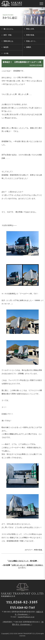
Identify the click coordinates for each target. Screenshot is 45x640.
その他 (6, 53)
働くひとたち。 (9, 29)
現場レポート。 (31, 41)
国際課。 (29, 47)
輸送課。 (7, 47)
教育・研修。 (8, 35)
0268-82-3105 (25, 603)
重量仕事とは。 (9, 41)
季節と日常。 (31, 29)
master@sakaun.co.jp (26, 617)
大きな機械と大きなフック (18, 561)
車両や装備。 (31, 35)
